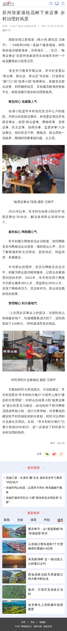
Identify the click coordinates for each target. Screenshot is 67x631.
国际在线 (8, 3)
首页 (23, 622)
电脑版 (42, 622)
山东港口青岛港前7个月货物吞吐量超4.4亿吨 (45, 546)
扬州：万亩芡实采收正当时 (45, 592)
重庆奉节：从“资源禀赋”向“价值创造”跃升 (45, 531)
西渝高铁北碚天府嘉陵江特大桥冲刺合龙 (45, 577)
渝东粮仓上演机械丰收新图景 (45, 607)
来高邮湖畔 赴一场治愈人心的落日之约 (45, 561)
